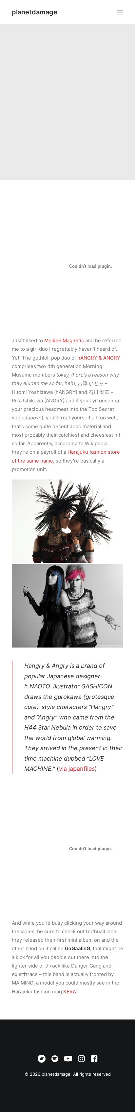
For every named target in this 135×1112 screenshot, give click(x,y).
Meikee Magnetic (64, 340)
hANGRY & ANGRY (98, 358)
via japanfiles (77, 768)
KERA (69, 991)
